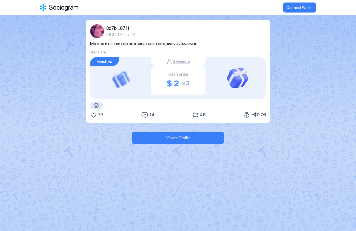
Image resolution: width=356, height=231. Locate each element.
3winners (181, 61)
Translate (98, 52)
